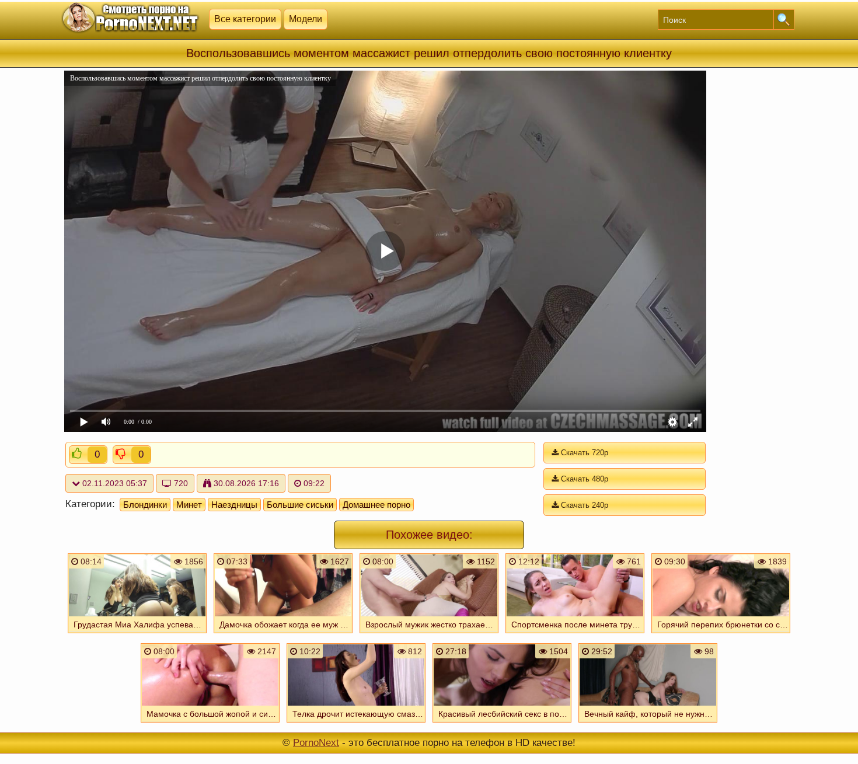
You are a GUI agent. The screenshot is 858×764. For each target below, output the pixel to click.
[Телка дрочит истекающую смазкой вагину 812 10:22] (356, 723)
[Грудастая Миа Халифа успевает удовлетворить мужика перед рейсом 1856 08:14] (137, 634)
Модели (305, 19)
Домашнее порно (376, 505)
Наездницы (234, 505)
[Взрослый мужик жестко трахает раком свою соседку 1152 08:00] (429, 634)
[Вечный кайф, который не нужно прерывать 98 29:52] (648, 723)
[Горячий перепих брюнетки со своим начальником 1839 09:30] (721, 634)
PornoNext (316, 742)
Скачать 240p (583, 505)
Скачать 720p (583, 452)
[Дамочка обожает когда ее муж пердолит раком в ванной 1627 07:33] (283, 634)
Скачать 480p (583, 479)
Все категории (245, 19)
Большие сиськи (300, 505)
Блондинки (145, 505)
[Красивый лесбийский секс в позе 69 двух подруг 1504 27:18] (502, 723)
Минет (189, 505)
